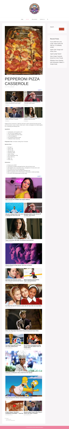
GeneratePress (41, 427)
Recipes (27, 19)
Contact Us (42, 19)
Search (52, 27)
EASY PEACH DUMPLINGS (10, 420)
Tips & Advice (34, 19)
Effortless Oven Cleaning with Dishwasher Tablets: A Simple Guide (57, 62)
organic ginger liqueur (55, 54)
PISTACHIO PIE (8, 419)
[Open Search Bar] (47, 19)
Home (22, 19)
